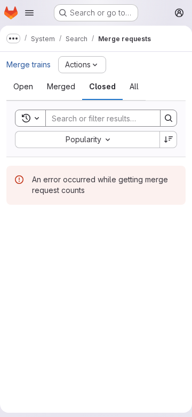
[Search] (168, 118)
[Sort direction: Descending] (168, 139)
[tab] (23, 86)
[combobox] (87, 139)
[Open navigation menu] (29, 12)
